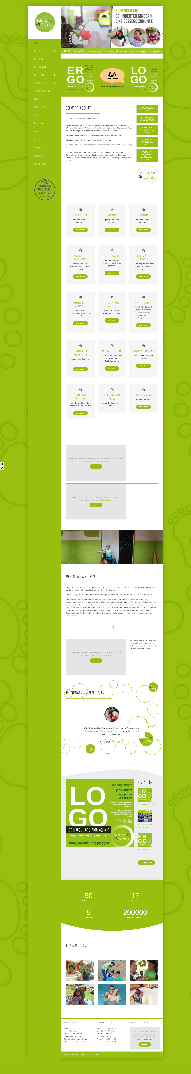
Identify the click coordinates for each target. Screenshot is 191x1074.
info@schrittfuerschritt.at (41, 172)
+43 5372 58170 (76, 1033)
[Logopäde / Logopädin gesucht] (145, 795)
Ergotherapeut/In (143, 850)
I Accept (96, 466)
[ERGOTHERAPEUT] (80, 64)
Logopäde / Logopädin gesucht (146, 804)
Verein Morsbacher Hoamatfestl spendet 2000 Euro (99, 827)
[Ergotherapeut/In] (145, 840)
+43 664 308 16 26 (77, 1036)
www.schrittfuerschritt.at (77, 1042)
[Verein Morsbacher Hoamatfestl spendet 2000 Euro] (100, 813)
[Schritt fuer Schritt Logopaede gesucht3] (112, 64)
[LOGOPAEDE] (144, 64)
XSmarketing (84, 1054)
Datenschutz (104, 461)
